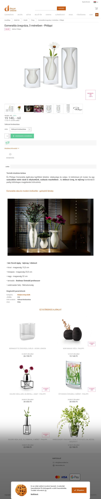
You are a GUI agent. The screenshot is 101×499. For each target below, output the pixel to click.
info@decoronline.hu (61, 462)
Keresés (61, 8)
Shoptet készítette (90, 495)
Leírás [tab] (7, 166)
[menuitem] (8, 14)
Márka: (15, 29)
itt (45, 490)
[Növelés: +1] (9, 135)
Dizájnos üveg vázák (23, 295)
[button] (27, 355)
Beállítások (33, 494)
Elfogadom (79, 490)
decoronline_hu (59, 465)
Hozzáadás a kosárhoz (23, 136)
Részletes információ (10, 148)
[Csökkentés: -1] (9, 137)
